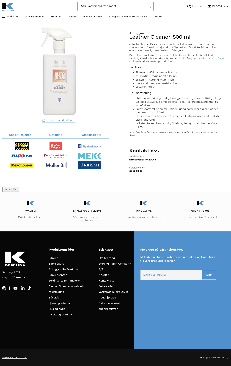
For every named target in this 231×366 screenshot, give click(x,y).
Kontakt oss (106, 281)
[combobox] (115, 6)
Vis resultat (11, 189)
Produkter (12, 17)
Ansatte (158, 17)
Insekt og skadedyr (61, 315)
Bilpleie (53, 258)
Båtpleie (54, 298)
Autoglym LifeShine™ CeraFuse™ (128, 17)
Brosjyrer (55, 17)
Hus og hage (57, 309)
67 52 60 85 (135, 171)
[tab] (19, 135)
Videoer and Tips (92, 17)
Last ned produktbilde (61, 120)
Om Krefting (107, 258)
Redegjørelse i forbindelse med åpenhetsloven (109, 303)
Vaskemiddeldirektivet (113, 292)
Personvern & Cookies (14, 357)
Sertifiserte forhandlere (64, 281)
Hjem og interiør (59, 303)
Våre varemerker (34, 17)
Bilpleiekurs (56, 264)
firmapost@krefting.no (142, 159)
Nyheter (72, 17)
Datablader (106, 286)
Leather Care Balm (213, 58)
